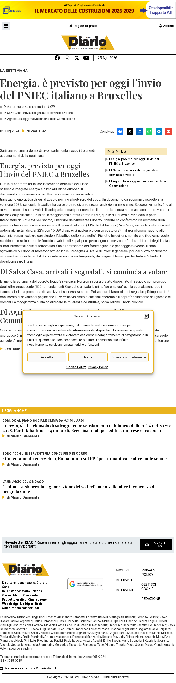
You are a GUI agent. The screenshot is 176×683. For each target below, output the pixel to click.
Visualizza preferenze (129, 357)
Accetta (47, 357)
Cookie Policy (76, 366)
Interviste (124, 580)
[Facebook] (57, 57)
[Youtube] (86, 57)
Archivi (122, 570)
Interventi (124, 590)
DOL (37, 608)
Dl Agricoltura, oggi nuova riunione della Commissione (137, 183)
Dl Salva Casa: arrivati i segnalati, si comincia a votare (133, 172)
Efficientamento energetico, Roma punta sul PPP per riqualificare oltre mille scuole (84, 458)
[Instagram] (67, 57)
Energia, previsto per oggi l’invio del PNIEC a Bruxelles (134, 161)
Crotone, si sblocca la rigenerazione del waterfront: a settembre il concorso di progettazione (79, 489)
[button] (146, 316)
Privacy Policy (98, 366)
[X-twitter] (76, 57)
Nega (88, 357)
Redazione (150, 598)
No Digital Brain (31, 604)
